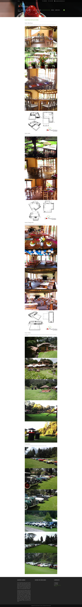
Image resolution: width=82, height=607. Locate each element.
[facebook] (17, 1)
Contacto (19, 11)
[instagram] (18, 1)
